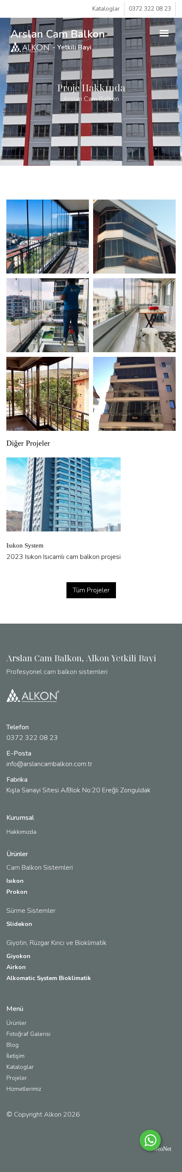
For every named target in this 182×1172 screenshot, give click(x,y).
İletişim (15, 1056)
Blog (12, 1045)
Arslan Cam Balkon (58, 39)
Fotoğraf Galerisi (28, 1034)
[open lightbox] (47, 237)
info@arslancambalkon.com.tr (49, 764)
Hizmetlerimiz (23, 1089)
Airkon (16, 967)
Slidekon (19, 924)
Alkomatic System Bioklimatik (48, 978)
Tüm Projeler (91, 590)
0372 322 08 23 (150, 9)
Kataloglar (106, 9)
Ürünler (16, 1023)
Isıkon (15, 881)
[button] (164, 33)
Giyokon (18, 956)
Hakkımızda (21, 832)
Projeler (16, 1078)
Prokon (17, 892)
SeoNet (162, 1149)
